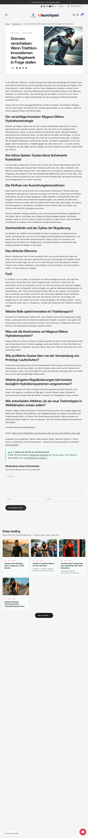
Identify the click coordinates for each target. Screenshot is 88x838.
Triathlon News (16, 24)
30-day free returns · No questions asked (46, 2)
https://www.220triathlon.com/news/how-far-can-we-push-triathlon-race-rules (46, 433)
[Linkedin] (55, 6)
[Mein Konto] (77, 14)
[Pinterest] (52, 6)
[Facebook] (41, 6)
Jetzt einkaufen (12, 445)
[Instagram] (47, 6)
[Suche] (74, 14)
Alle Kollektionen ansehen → (36, 458)
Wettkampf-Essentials (38, 455)
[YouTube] (50, 6)
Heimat (7, 24)
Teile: (12, 68)
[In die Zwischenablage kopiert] (26, 68)
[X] (44, 6)
